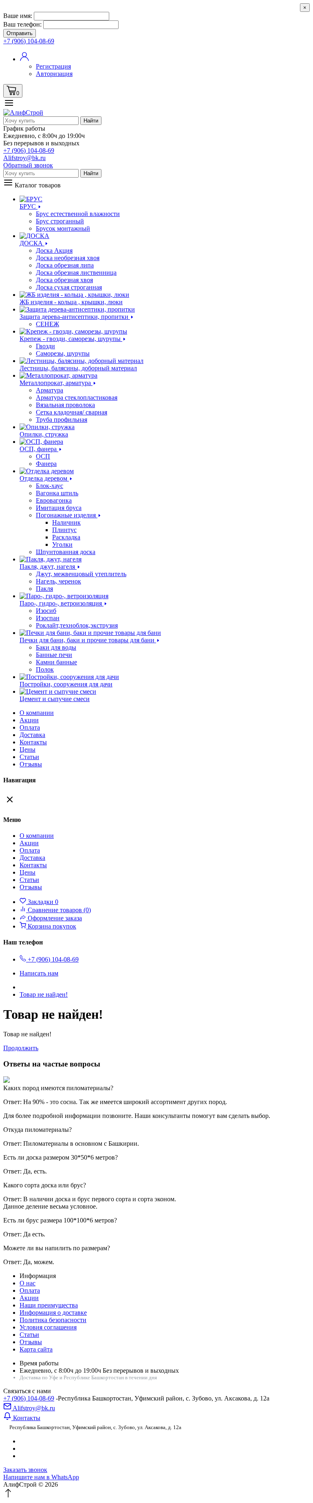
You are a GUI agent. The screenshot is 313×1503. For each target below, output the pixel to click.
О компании (37, 712)
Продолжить (20, 1047)
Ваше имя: (17, 15)
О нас (27, 1283)
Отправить (20, 33)
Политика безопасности (53, 1319)
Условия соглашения (48, 1327)
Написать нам (39, 973)
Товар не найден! (44, 994)
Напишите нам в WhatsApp (41, 1477)
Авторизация (54, 73)
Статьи (29, 756)
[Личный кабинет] (24, 59)
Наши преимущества (49, 1305)
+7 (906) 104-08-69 (28, 1398)
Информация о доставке (53, 1312)
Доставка (32, 734)
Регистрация (53, 66)
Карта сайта (36, 1349)
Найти (91, 121)
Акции (29, 1297)
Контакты (33, 742)
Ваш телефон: (22, 24)
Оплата (30, 727)
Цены (27, 749)
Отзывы (31, 764)
